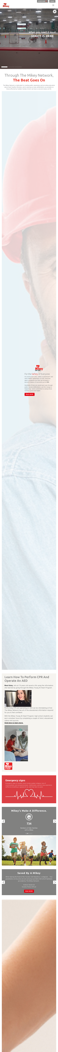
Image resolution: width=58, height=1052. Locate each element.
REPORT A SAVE (41, 1)
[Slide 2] (11, 66)
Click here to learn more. (14, 723)
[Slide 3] (18, 66)
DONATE (52, 1)
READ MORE (29, 394)
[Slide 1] (4, 66)
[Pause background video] (54, 11)
